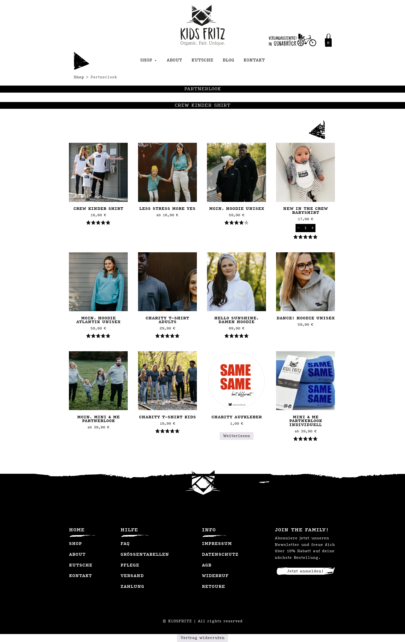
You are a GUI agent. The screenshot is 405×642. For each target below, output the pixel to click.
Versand (132, 576)
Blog (228, 60)
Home (77, 530)
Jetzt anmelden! (305, 571)
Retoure (213, 587)
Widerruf (215, 576)
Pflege (129, 565)
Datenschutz (220, 555)
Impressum (217, 544)
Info (209, 530)
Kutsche (202, 60)
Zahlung (132, 587)
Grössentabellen (144, 555)
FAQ (125, 544)
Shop (146, 60)
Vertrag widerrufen (202, 638)
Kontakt (254, 60)
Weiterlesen (236, 436)
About (174, 60)
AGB (206, 565)
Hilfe (129, 530)
